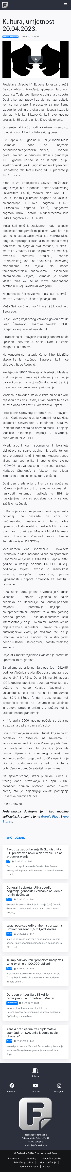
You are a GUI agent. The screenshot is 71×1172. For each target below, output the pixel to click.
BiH (8, 861)
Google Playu (50, 816)
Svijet (9, 899)
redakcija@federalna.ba (35, 1145)
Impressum (14, 1158)
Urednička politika (52, 1158)
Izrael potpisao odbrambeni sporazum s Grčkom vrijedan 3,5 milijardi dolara (34, 927)
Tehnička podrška (24, 1162)
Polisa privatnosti (28, 1166)
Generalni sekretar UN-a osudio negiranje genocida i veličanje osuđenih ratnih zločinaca (34, 891)
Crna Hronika (12, 1002)
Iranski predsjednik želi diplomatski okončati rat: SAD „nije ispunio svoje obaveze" (32, 1032)
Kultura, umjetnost (10, 36)
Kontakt (47, 1166)
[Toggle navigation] (65, 5)
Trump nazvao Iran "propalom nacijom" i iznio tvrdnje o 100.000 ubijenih (34, 961)
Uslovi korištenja (47, 1162)
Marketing (31, 1158)
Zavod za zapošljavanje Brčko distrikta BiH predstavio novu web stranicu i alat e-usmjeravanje (34, 853)
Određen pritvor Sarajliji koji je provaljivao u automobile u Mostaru (31, 996)
